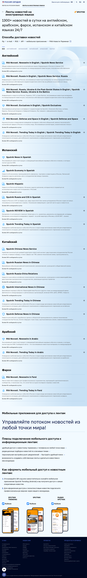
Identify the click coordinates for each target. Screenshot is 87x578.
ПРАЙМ (24, 547)
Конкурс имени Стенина (50, 545)
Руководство (5, 549)
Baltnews (25, 552)
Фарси (52, 49)
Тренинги (66, 559)
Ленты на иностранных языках (33, 5)
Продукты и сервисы (72, 540)
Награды (4, 557)
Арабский (44, 49)
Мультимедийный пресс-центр (71, 561)
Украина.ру (26, 550)
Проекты (47, 540)
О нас (4, 540)
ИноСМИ (25, 549)
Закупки (4, 562)
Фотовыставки (68, 557)
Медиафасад (67, 549)
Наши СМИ (27, 540)
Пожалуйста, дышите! (49, 549)
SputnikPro (46, 544)
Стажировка (5, 552)
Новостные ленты (68, 544)
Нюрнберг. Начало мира (49, 550)
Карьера (4, 550)
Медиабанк (67, 545)
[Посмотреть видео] (4, 569)
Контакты (4, 559)
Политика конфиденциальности (10, 566)
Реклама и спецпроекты (70, 547)
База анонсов (67, 552)
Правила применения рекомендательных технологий (10, 568)
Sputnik (25, 545)
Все (3, 49)
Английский (11, 49)
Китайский (33, 49)
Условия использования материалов (11, 564)
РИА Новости (26, 544)
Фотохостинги (67, 556)
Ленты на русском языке (11, 5)
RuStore (6, 503)
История (4, 545)
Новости (4, 556)
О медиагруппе (6, 544)
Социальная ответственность (9, 547)
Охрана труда (5, 561)
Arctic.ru (25, 557)
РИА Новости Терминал (59, 41)
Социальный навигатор (28, 556)
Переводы (66, 554)
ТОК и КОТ (25, 554)
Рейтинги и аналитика (69, 550)
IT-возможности (6, 554)
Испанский (23, 49)
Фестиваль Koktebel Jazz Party (51, 547)
